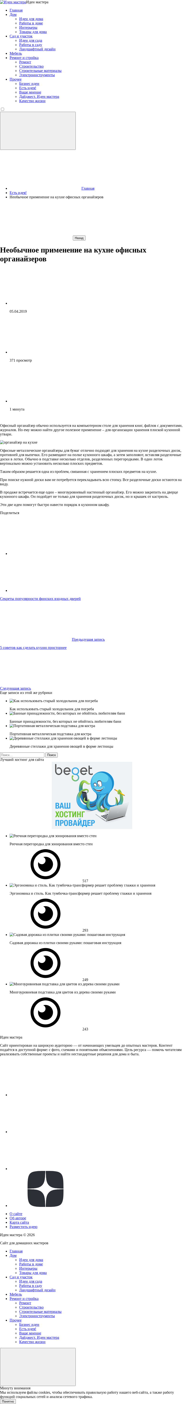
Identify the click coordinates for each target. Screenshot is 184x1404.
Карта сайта (19, 1222)
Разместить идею (23, 1227)
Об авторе (18, 1218)
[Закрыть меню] (38, 1367)
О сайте (16, 1214)
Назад (79, 238)
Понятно (8, 1401)
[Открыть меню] (38, 131)
